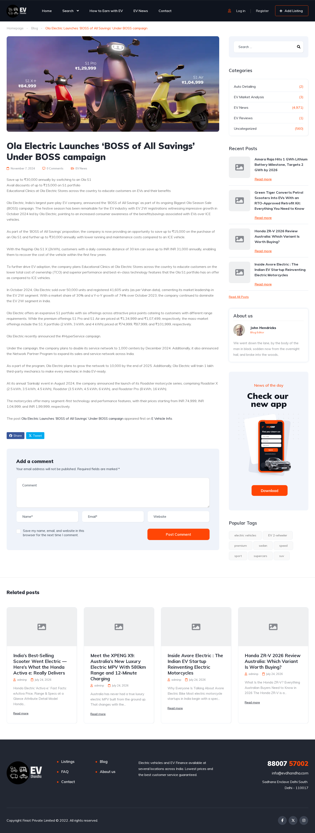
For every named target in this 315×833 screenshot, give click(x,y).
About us (108, 771)
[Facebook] (282, 820)
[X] (293, 820)
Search (68, 11)
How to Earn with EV (106, 11)
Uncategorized (245, 128)
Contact (165, 11)
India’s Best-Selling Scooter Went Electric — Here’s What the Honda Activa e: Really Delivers (40, 664)
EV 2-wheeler (277, 535)
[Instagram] (303, 820)
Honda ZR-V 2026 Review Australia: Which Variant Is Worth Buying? (277, 236)
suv (281, 556)
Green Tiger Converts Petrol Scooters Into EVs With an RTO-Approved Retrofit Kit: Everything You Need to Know (279, 200)
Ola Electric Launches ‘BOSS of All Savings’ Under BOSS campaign (72, 418)
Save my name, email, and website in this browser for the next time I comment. (53, 533)
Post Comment (178, 534)
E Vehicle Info (161, 418)
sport (238, 556)
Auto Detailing (245, 86)
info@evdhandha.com (290, 773)
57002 (287, 763)
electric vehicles (245, 535)
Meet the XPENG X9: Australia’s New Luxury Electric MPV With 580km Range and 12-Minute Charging (118, 667)
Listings (68, 761)
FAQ (65, 771)
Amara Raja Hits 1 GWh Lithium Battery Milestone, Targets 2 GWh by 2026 (281, 164)
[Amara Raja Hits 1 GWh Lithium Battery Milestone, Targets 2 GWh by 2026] (239, 167)
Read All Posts (239, 297)
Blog (34, 28)
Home (47, 11)
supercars (260, 556)
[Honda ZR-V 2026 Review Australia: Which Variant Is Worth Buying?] (239, 239)
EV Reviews (243, 118)
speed (283, 546)
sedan (263, 546)
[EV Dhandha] (16, 11)
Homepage (15, 28)
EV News (141, 11)
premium (240, 546)
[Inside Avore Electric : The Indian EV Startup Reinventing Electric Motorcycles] (239, 272)
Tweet (37, 436)
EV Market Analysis (249, 97)
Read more (263, 179)
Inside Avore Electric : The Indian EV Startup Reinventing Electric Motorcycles (280, 269)
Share (18, 436)
